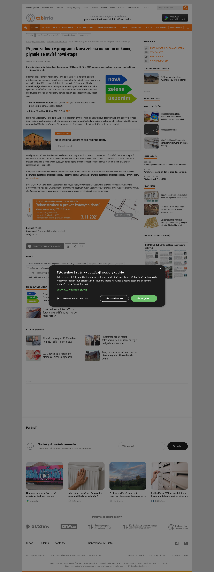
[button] (107, 289)
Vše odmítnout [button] (114, 298)
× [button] (160, 269)
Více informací (81, 284)
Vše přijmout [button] (144, 298)
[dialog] (107, 286)
